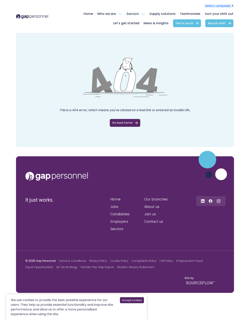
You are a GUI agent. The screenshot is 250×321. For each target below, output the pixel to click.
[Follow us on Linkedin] (203, 201)
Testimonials (190, 14)
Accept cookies (132, 300)
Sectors (133, 14)
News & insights (156, 23)
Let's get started (126, 23)
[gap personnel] (56, 176)
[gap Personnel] (32, 16)
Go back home (122, 123)
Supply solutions (162, 14)
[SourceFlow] (200, 282)
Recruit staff (217, 23)
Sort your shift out (219, 14)
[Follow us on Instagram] (218, 201)
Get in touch (184, 23)
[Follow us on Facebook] (210, 201)
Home (88, 14)
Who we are (106, 14)
